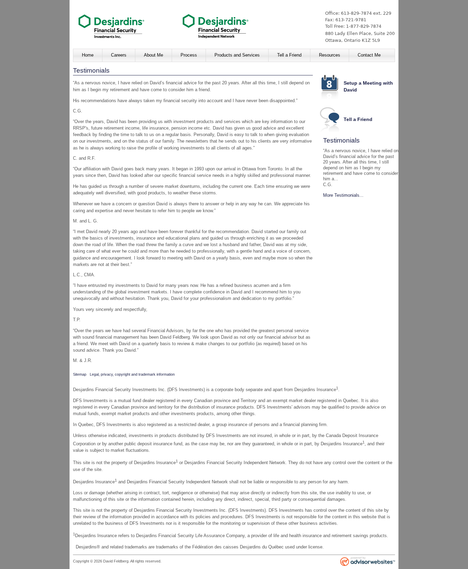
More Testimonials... (343, 195)
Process (189, 55)
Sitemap (79, 374)
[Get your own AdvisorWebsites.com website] (367, 562)
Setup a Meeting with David (368, 86)
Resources (329, 55)
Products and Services (237, 55)
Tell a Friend (289, 55)
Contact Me (369, 55)
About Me (153, 55)
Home (88, 55)
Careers (118, 55)
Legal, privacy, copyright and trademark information (132, 374)
